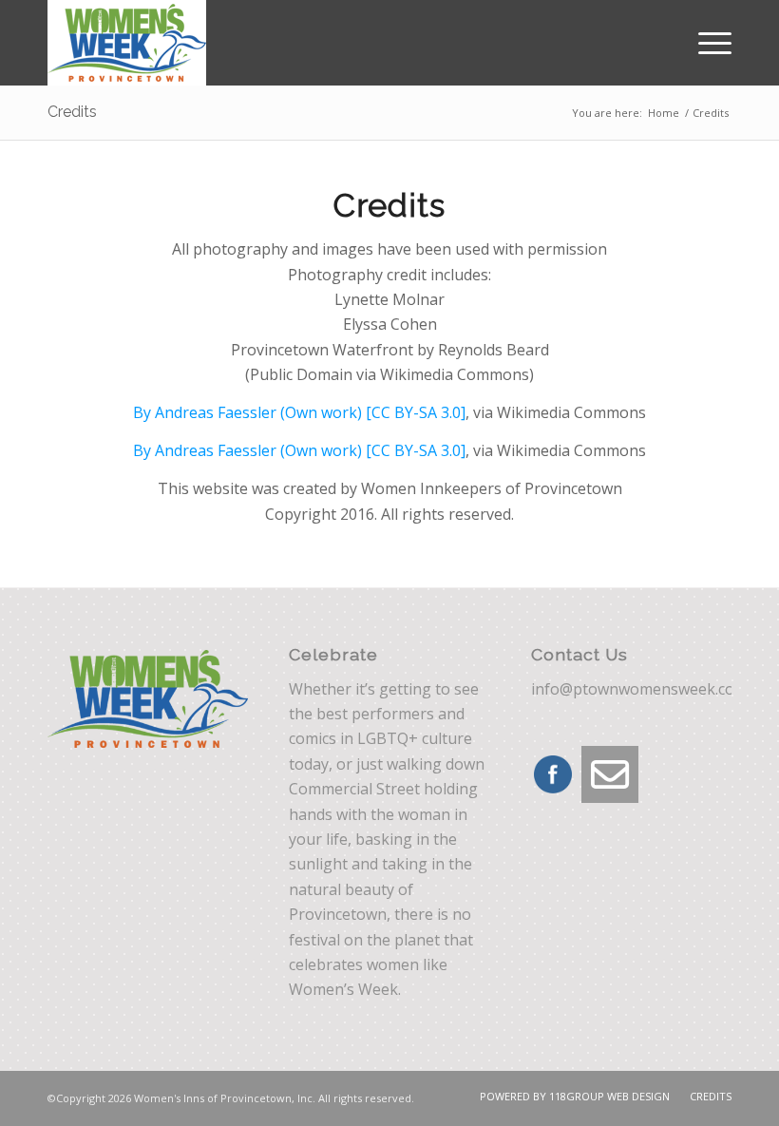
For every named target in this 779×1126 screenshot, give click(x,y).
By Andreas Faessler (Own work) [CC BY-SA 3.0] (299, 412)
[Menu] (705, 43)
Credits (72, 112)
